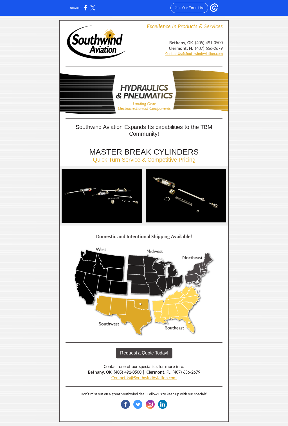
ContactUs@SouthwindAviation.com (194, 54)
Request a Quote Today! (144, 353)
